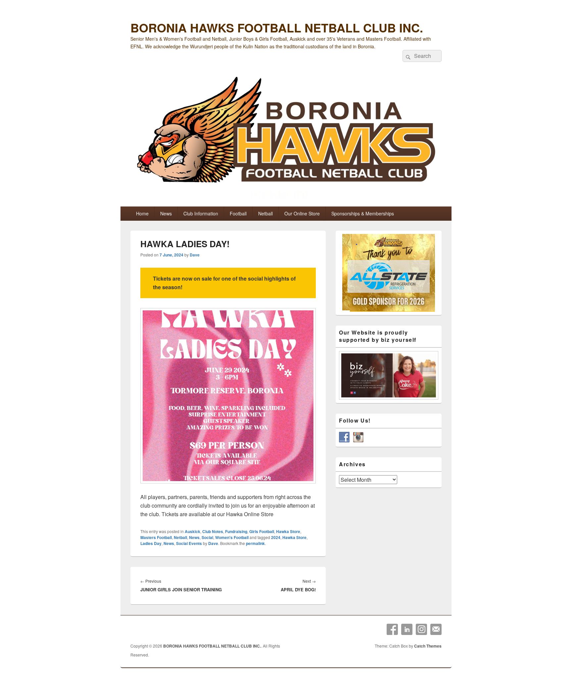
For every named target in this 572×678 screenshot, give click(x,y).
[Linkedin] (406, 629)
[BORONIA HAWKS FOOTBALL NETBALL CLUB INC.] (286, 139)
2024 (275, 537)
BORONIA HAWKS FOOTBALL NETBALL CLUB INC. (276, 27)
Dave (195, 255)
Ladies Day (151, 543)
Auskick (192, 531)
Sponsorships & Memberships (362, 213)
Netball (265, 213)
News (166, 213)
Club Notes (212, 531)
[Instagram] (421, 629)
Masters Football (156, 537)
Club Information (200, 213)
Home (142, 213)
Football (238, 213)
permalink (255, 543)
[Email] (436, 629)
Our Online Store (302, 213)
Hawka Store (288, 531)
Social (207, 537)
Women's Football (232, 537)
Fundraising (236, 531)
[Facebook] (392, 629)
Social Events (189, 543)
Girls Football (261, 531)
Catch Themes (428, 646)
